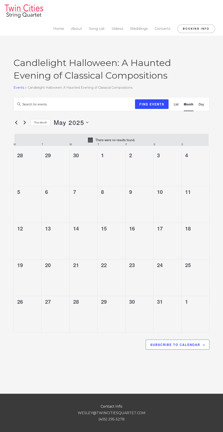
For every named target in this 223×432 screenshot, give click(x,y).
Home (58, 29)
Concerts (162, 29)
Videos (117, 29)
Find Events (151, 104)
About (76, 29)
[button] (196, 28)
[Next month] (24, 122)
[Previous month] (16, 122)
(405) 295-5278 (111, 419)
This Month (40, 122)
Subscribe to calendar (175, 344)
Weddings (139, 29)
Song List (97, 29)
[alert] (111, 140)
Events (19, 88)
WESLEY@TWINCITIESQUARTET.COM (111, 413)
